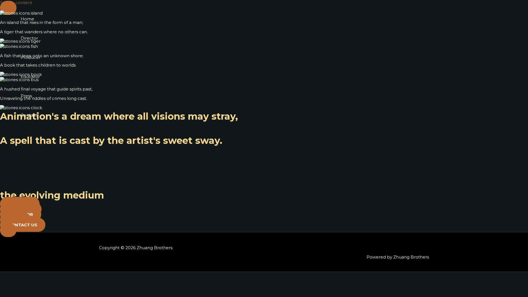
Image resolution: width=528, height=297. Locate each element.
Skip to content (16, 2)
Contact (29, 115)
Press (26, 95)
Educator (30, 76)
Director (29, 38)
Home (27, 18)
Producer (30, 57)
